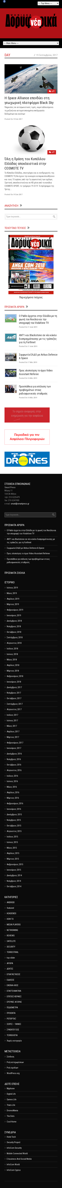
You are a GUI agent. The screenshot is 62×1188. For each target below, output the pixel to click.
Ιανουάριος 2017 (14, 748)
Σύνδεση (10, 1056)
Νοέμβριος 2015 (14, 820)
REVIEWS (11, 935)
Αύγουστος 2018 (14, 643)
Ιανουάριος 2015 (14, 870)
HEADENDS (11, 913)
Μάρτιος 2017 (13, 737)
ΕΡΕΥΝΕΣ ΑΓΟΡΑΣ (14, 1002)
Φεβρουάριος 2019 (15, 610)
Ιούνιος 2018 (12, 654)
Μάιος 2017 (12, 726)
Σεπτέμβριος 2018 (15, 637)
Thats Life (11, 1105)
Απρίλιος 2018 (13, 665)
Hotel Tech (11, 1137)
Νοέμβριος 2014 (14, 881)
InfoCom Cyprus (14, 1170)
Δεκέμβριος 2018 (14, 621)
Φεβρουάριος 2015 (15, 864)
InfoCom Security (14, 1148)
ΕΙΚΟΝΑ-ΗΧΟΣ (12, 985)
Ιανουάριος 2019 (14, 615)
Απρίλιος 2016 (13, 792)
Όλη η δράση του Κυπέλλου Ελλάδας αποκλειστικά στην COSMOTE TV (25, 163)
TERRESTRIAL (13, 952)
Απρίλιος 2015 (13, 853)
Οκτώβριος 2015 (14, 825)
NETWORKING (12, 930)
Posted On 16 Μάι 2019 (28, 378)
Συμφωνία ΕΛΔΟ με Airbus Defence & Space (25, 548)
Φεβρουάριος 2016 (15, 803)
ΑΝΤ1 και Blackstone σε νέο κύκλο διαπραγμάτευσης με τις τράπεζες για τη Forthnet (38, 339)
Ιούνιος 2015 (12, 842)
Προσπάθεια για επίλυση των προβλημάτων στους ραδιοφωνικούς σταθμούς (35, 390)
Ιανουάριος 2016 (14, 809)
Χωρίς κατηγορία (14, 1040)
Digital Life (11, 1094)
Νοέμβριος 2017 (14, 693)
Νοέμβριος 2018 (14, 626)
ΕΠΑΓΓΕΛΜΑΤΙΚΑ (14, 991)
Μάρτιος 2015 (13, 859)
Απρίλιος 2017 (13, 731)
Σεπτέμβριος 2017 (15, 704)
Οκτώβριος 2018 (14, 632)
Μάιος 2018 (12, 659)
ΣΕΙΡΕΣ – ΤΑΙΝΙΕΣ (14, 1024)
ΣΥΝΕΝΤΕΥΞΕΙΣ (13, 1029)
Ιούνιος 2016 (12, 781)
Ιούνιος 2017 (12, 720)
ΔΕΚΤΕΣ (10, 969)
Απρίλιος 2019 (13, 599)
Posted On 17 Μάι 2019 (28, 362)
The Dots (10, 1116)
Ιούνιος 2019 (12, 587)
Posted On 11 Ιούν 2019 (28, 327)
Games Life (11, 1099)
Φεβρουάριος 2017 (15, 742)
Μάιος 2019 (12, 593)
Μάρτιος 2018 (13, 671)
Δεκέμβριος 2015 (14, 814)
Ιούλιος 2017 (12, 715)
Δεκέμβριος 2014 (14, 875)
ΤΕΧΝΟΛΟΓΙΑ (12, 1035)
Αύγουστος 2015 (14, 831)
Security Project (13, 1142)
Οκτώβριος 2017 (14, 698)
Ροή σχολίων (12, 1067)
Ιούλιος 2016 (12, 776)
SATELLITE (11, 941)
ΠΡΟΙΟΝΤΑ (11, 1013)
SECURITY (11, 947)
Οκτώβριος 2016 (14, 764)
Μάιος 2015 (12, 848)
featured (10, 908)
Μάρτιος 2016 (13, 798)
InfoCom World (13, 1164)
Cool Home (11, 1121)
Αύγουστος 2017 (14, 709)
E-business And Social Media (19, 1159)
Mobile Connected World (17, 1153)
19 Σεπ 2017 (17, 119)
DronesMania (12, 1110)
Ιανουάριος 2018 (14, 682)
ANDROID (11, 902)
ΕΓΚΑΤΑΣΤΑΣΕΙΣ (13, 974)
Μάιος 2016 (12, 787)
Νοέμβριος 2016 (14, 759)
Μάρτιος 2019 (13, 604)
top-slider (11, 958)
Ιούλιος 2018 (12, 648)
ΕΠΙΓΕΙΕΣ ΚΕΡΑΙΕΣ (14, 996)
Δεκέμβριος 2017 (14, 687)
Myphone (11, 1088)
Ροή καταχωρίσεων (15, 1062)
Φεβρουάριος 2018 (15, 676)
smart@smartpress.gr (20, 503)
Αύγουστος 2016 (14, 770)
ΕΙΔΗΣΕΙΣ (10, 980)
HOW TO (10, 919)
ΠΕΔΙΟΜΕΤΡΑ (12, 1007)
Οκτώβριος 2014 (14, 886)
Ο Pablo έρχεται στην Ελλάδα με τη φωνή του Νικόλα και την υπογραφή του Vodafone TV (38, 319)
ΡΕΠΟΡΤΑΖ (11, 1018)
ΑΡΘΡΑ (10, 963)
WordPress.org (13, 1073)
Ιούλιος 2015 (12, 836)
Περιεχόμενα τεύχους (31, 297)
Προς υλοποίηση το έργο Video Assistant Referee (28, 553)
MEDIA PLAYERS (14, 924)
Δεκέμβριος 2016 (14, 753)
